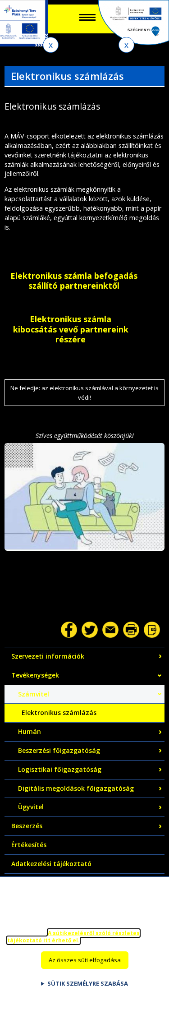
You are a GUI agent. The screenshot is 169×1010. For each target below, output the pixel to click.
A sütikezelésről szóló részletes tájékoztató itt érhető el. (73, 937)
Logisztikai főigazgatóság (59, 769)
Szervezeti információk (47, 656)
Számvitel (33, 694)
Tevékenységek (35, 675)
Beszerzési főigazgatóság (59, 750)
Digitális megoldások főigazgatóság (76, 788)
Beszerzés (26, 825)
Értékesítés (28, 844)
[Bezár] (51, 45)
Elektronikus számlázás (59, 712)
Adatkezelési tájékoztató (51, 863)
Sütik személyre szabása (87, 983)
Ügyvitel (31, 806)
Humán (29, 731)
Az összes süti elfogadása (85, 960)
